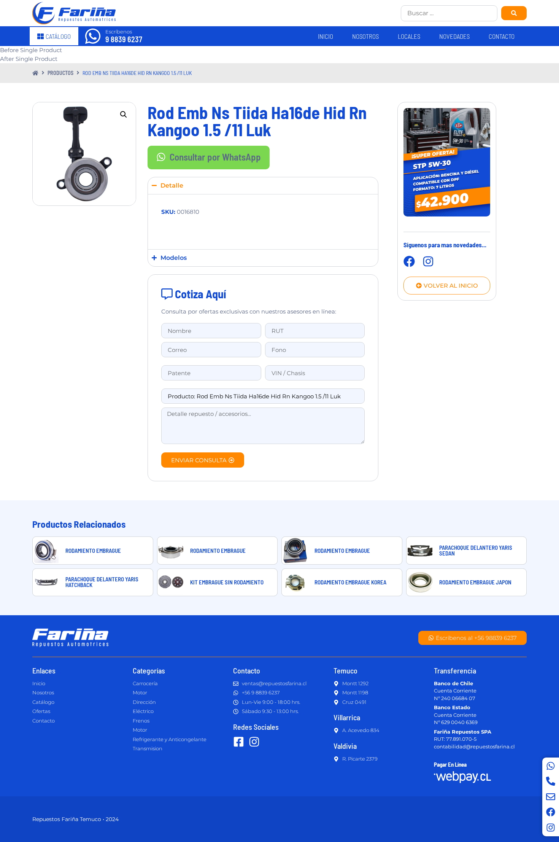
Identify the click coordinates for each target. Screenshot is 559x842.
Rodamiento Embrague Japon (475, 582)
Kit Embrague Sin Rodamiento (227, 582)
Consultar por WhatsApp (215, 156)
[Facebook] (550, 812)
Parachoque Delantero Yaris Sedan (475, 550)
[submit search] (514, 13)
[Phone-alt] (550, 781)
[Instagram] (550, 827)
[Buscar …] (449, 13)
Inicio (325, 36)
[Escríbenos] (93, 36)
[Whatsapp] (550, 765)
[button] (123, 114)
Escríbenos (118, 32)
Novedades (454, 36)
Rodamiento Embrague (93, 550)
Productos (60, 73)
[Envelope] (550, 796)
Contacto (502, 36)
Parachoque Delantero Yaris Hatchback (101, 582)
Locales (409, 36)
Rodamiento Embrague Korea (350, 582)
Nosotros (365, 36)
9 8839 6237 (123, 39)
